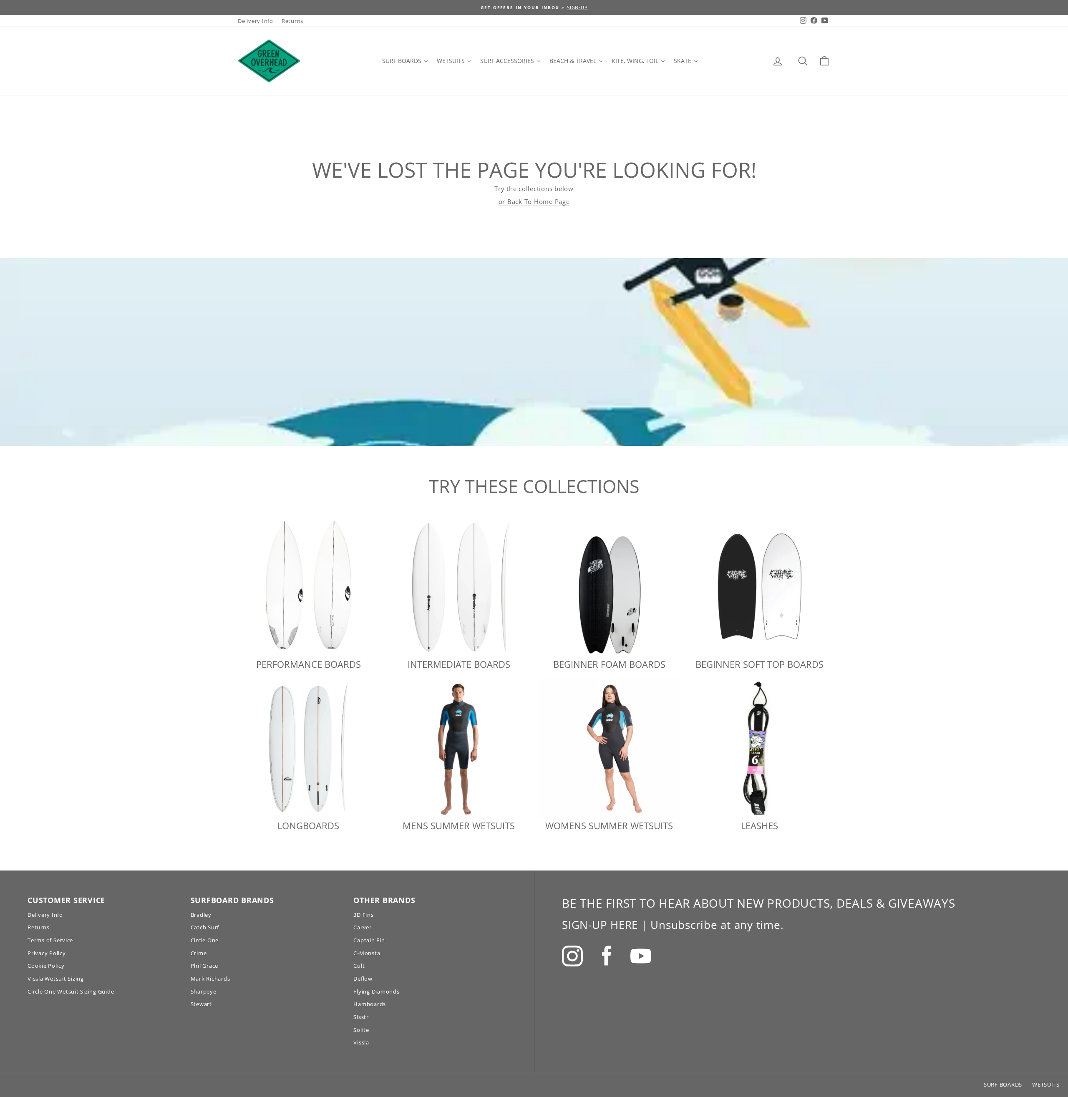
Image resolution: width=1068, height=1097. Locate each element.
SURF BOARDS (1003, 1084)
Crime (199, 953)
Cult (359, 965)
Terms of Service (50, 940)
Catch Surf (205, 927)
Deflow (363, 978)
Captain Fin (369, 940)
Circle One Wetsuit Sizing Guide (71, 991)
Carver (362, 927)
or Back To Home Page (534, 201)
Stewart (201, 1004)
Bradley (201, 914)
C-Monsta (366, 953)
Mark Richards (210, 978)
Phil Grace (205, 965)
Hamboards (369, 1004)
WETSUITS (1046, 1084)
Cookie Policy (46, 965)
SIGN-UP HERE (600, 924)
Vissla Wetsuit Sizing (56, 978)
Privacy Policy (47, 953)
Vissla (361, 1042)
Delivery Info (255, 21)
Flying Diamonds (376, 991)
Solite (361, 1030)
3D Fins (363, 914)
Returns (292, 21)
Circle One (205, 940)
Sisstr (361, 1017)
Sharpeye (204, 991)
